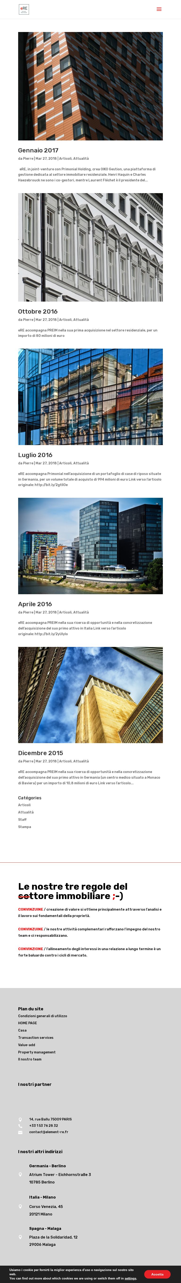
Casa (22, 1030)
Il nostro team (29, 1059)
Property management (37, 1052)
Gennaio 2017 (38, 150)
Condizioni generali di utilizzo (42, 1016)
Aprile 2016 (35, 604)
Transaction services (35, 1038)
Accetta (157, 1274)
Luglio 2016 (35, 455)
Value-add (26, 1045)
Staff (22, 820)
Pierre (28, 159)
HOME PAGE (27, 1023)
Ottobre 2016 (38, 311)
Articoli (65, 159)
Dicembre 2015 (40, 753)
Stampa (24, 827)
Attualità (81, 159)
